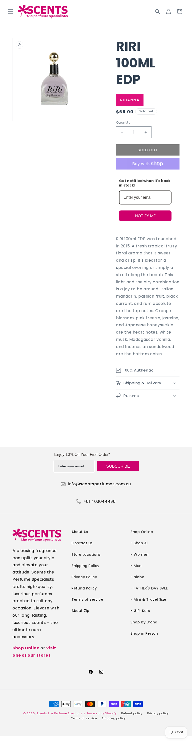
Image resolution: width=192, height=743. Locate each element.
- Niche (137, 576)
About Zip (80, 610)
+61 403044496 (100, 501)
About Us (80, 531)
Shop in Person (144, 633)
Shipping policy (114, 718)
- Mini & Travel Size (148, 599)
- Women (139, 554)
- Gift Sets (140, 610)
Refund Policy (84, 588)
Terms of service (88, 599)
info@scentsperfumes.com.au (99, 484)
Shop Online (26, 648)
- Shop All (139, 543)
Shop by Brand (144, 622)
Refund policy (131, 713)
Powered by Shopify (101, 713)
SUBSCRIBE (118, 466)
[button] (10, 11)
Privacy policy (158, 713)
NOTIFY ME (145, 216)
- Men (136, 565)
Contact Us (82, 543)
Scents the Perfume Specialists (61, 713)
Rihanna (130, 100)
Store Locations (86, 554)
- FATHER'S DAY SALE (149, 588)
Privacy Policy (84, 576)
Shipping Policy (86, 565)
